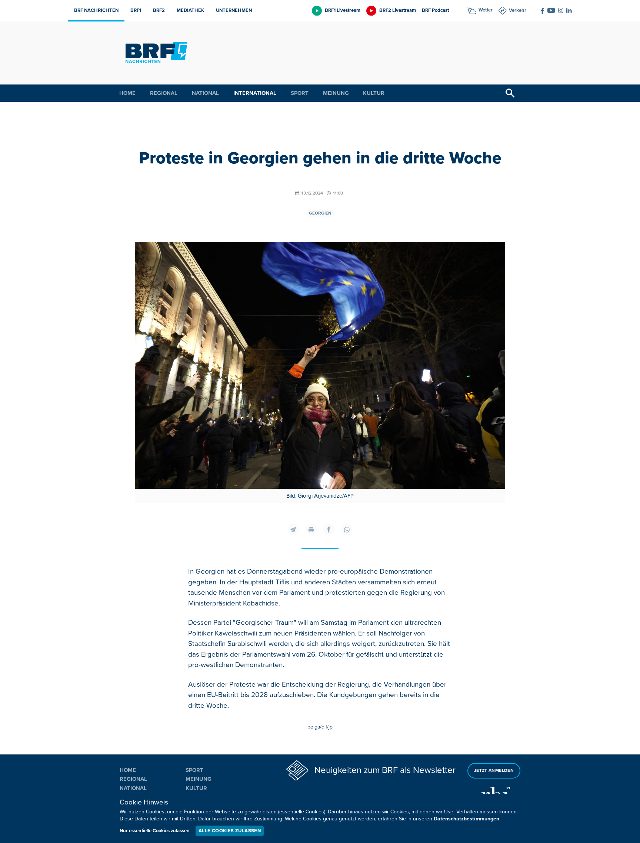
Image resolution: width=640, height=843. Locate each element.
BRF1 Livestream (342, 10)
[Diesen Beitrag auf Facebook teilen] (329, 529)
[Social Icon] (542, 11)
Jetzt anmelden (494, 770)
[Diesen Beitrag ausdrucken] (311, 529)
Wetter (486, 10)
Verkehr (517, 10)
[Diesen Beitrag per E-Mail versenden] (293, 529)
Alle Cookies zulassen (230, 831)
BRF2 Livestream (397, 10)
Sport (300, 93)
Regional (163, 93)
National (205, 93)
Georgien (320, 213)
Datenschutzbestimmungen (466, 819)
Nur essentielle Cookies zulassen (155, 831)
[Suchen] (510, 93)
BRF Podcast (435, 10)
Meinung (336, 93)
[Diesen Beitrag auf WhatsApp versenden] (347, 529)
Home (127, 93)
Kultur (373, 93)
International (254, 93)
